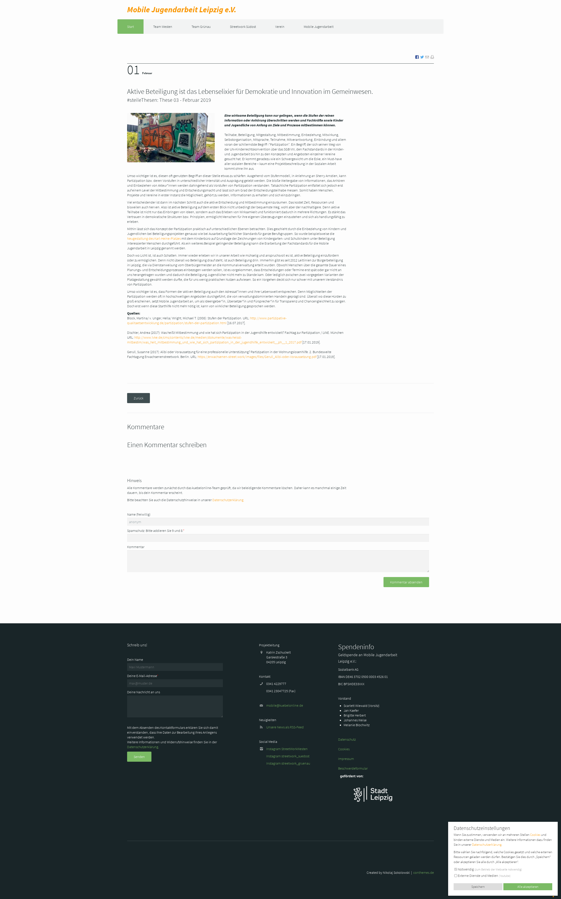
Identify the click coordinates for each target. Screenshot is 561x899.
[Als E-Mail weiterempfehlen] (427, 56)
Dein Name (135, 659)
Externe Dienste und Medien (484, 875)
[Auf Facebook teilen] (417, 56)
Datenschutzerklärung (142, 747)
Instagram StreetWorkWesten (287, 749)
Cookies (344, 749)
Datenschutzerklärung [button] (486, 844)
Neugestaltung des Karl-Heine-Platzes (154, 238)
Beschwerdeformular (353, 768)
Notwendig (489, 869)
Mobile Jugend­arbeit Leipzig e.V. (181, 9)
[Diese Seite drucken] (432, 56)
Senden (139, 756)
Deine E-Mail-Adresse (142, 676)
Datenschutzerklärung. (228, 500)
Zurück (138, 398)
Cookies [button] (535, 835)
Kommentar (135, 547)
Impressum (346, 758)
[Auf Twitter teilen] (422, 56)
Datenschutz (347, 739)
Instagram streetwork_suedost (287, 756)
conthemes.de (423, 872)
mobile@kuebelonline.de (284, 705)
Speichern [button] (478, 887)
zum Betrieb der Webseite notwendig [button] (498, 869)
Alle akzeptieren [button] (527, 887)
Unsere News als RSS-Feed (285, 727)
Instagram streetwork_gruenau (288, 763)
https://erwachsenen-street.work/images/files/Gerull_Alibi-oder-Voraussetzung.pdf (257, 356)
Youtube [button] (505, 876)
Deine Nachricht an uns (143, 692)
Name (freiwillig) (138, 514)
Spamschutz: (155, 530)
